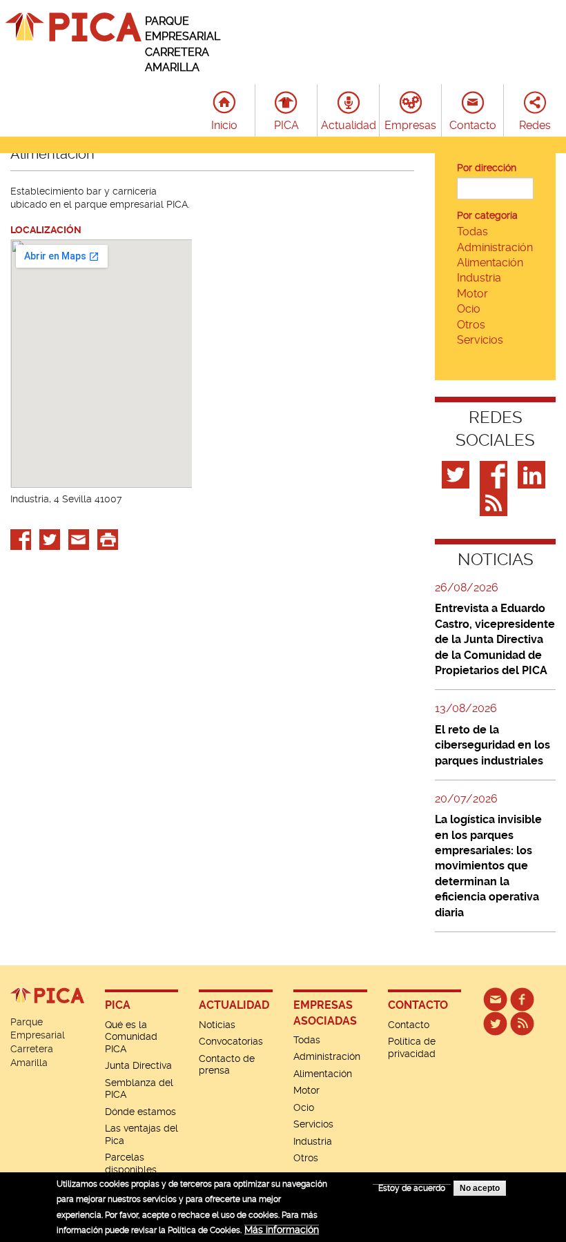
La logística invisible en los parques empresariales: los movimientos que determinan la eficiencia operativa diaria (488, 865)
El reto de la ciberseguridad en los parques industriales (492, 745)
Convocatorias (231, 1041)
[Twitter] (457, 474)
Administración (495, 247)
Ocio (468, 308)
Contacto (472, 125)
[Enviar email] (495, 998)
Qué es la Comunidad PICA (131, 1036)
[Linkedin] (533, 474)
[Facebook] (495, 474)
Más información (281, 1229)
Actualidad (348, 125)
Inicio (224, 125)
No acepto (480, 1188)
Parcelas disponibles (131, 1163)
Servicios (480, 339)
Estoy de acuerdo (411, 1188)
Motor (472, 293)
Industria (479, 277)
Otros (471, 324)
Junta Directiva (138, 1065)
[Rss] (495, 501)
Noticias (217, 1024)
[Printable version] (107, 538)
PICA (286, 125)
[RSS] (522, 1022)
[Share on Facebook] (20, 538)
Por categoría (487, 215)
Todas (472, 231)
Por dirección (486, 167)
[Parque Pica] (495, 1022)
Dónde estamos (140, 1111)
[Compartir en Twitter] (49, 538)
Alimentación (490, 262)
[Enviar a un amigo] (78, 538)
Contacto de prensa (227, 1064)
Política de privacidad (412, 1047)
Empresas (410, 125)
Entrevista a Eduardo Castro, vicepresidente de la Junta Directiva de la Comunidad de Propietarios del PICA (495, 639)
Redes (535, 125)
